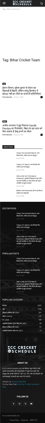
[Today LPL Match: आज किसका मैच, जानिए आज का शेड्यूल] (8, 167)
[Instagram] (19, 403)
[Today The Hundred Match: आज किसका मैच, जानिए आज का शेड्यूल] (8, 156)
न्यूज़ (4, 84)
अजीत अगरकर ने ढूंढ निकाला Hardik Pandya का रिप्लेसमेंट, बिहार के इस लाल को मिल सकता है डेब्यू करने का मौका (22, 128)
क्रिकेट (4, 121)
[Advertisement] (22, 34)
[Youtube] (31, 403)
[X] (25, 403)
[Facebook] (13, 403)
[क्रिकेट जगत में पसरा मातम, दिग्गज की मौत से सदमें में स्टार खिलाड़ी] (8, 194)
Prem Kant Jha (7, 97)
